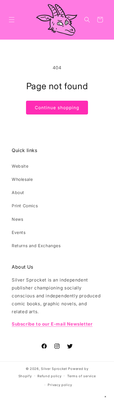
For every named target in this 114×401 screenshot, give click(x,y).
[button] (11, 19)
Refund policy (49, 376)
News (17, 219)
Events (19, 232)
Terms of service (81, 376)
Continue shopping (57, 107)
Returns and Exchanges (36, 245)
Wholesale (22, 179)
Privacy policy (60, 385)
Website (20, 166)
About (18, 192)
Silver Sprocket (54, 369)
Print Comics (25, 205)
